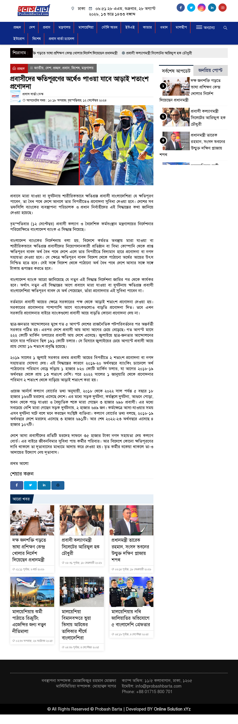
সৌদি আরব (109, 27)
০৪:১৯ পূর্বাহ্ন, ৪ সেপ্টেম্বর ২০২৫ (131, 634)
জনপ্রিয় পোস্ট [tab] (210, 70)
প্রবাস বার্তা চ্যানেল (61, 38)
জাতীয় (38, 68)
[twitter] (192, 7)
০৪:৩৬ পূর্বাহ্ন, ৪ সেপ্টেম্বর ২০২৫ (81, 647)
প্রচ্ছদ (17, 27)
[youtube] (223, 7)
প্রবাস (46, 27)
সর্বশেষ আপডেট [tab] (176, 71)
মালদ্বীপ (181, 27)
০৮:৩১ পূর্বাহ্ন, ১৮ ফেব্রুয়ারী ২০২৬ (83, 562)
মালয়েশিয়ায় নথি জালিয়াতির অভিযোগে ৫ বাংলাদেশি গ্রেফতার (131, 618)
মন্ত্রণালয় (64, 27)
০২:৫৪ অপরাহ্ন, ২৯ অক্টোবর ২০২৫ (34, 640)
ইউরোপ (18, 38)
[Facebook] (16, 485)
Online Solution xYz (172, 709)
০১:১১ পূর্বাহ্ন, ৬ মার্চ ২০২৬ (29, 569)
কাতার (147, 27)
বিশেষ (37, 38)
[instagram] (203, 7)
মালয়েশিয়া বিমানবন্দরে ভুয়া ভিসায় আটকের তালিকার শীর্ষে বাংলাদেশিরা (76, 625)
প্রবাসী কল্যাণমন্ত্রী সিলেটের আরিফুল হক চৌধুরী (140, 53)
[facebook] (182, 7)
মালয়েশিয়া (86, 27)
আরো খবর (21, 499)
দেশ (32, 27)
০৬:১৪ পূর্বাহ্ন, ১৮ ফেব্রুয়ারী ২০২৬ (132, 569)
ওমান (164, 27)
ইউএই (130, 27)
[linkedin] (213, 7)
